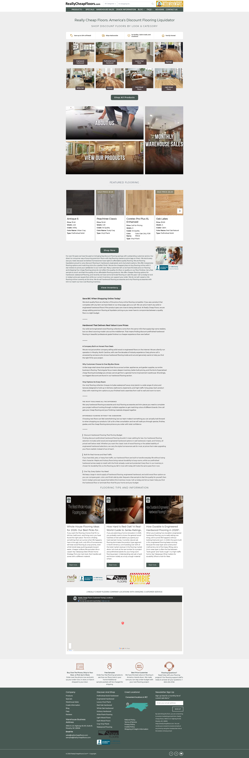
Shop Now (109, 250)
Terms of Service (131, 722)
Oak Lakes (162, 218)
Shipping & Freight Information (136, 729)
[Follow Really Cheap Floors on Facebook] (171, 754)
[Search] (152, 4)
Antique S (72, 218)
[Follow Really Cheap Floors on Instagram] (176, 754)
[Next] (179, 211)
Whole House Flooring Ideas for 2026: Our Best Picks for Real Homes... (83, 528)
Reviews (159, 9)
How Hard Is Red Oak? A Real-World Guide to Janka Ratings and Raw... (124, 528)
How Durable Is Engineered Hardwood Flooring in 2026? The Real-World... (162, 528)
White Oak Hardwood (105, 708)
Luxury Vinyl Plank (104, 702)
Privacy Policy (130, 724)
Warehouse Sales (105, 9)
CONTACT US (171, 9)
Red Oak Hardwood (104, 705)
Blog (140, 9)
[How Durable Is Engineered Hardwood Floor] (164, 510)
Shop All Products (124, 97)
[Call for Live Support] (169, 4)
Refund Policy (130, 720)
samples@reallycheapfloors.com (78, 737)
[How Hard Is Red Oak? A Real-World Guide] (124, 510)
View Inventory (109, 287)
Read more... (73, 565)
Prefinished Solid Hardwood (107, 696)
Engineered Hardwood (105, 699)
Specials (90, 9)
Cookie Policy (130, 727)
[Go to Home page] (83, 3)
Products (77, 9)
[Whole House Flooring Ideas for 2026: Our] (85, 510)
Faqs (149, 9)
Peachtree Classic (107, 218)
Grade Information (126, 9)
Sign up (178, 709)
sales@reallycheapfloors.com (77, 735)
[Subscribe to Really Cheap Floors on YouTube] (181, 754)
